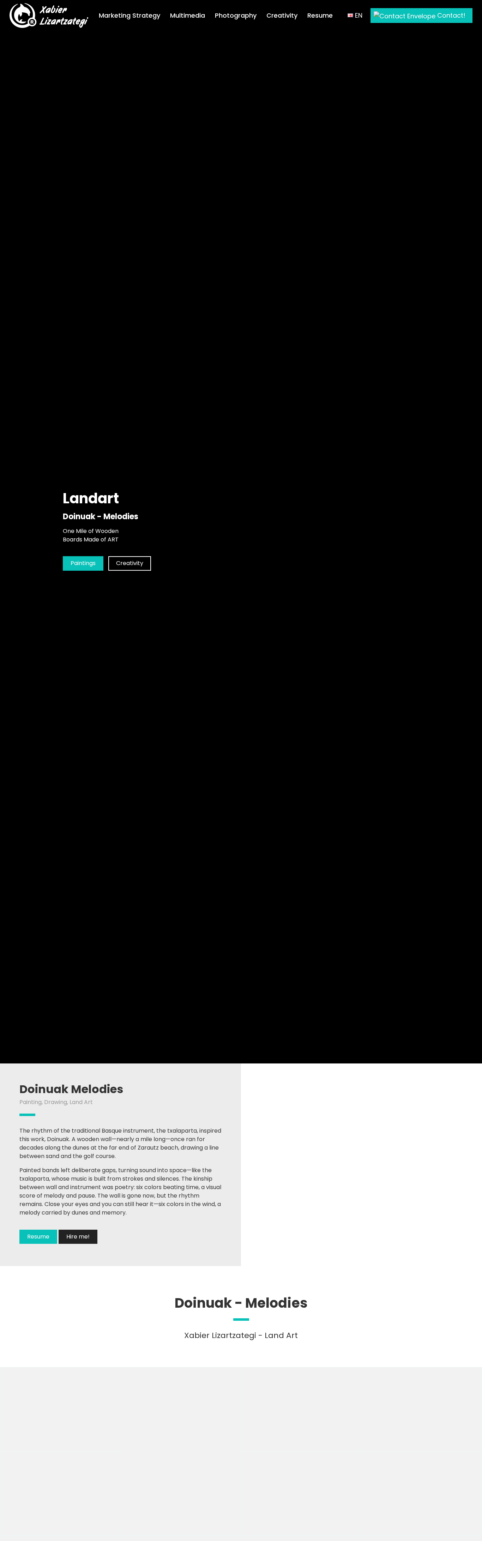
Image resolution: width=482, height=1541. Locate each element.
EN (357, 15)
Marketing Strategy (129, 15)
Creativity (281, 15)
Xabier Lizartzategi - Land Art (241, 1335)
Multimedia (187, 15)
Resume (320, 15)
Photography (236, 15)
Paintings (83, 563)
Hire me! (78, 1237)
